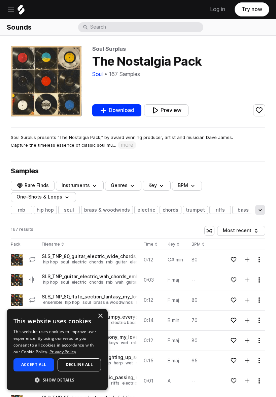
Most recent (240, 232)
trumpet (195, 210)
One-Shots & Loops (39, 197)
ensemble (52, 302)
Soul (97, 74)
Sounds (19, 27)
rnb (21, 210)
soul (69, 210)
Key (174, 244)
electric (146, 210)
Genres (119, 185)
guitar (121, 261)
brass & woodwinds (107, 210)
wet (124, 342)
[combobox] (146, 27)
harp (118, 362)
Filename (51, 244)
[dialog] (57, 349)
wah (119, 282)
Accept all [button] (33, 364)
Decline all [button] (79, 364)
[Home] (21, 11)
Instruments (76, 185)
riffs (220, 210)
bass (243, 210)
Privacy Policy (62, 352)
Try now (252, 9)
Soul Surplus (109, 49)
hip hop (45, 210)
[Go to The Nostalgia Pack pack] (17, 260)
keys (113, 342)
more (127, 145)
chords (170, 210)
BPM (183, 185)
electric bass (124, 322)
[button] (57, 380)
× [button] (100, 316)
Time (151, 244)
